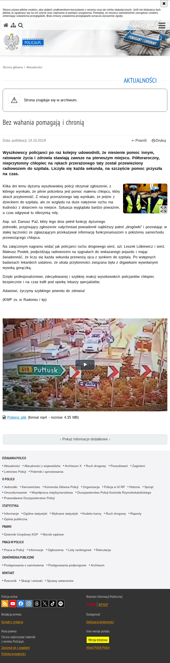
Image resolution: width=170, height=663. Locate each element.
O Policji (8, 479)
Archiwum (97, 565)
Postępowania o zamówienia (24, 565)
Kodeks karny (91, 513)
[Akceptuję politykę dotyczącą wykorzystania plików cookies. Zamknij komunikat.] (164, 3)
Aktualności (34, 67)
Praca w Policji (13, 542)
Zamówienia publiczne (18, 557)
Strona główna (13, 67)
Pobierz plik (17, 417)
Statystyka (10, 505)
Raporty (135, 513)
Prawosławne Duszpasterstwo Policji (29, 498)
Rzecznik (10, 581)
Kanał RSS (4, 603)
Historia (134, 487)
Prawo (7, 526)
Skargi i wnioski (31, 581)
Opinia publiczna (15, 519)
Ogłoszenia (56, 550)
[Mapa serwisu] (13, 25)
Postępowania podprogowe (67, 565)
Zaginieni (138, 466)
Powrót (141, 140)
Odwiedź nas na (12, 603)
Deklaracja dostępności (100, 622)
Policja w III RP (114, 487)
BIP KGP (103, 604)
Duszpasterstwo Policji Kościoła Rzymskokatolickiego (114, 492)
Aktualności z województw (42, 466)
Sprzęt (148, 487)
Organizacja (91, 487)
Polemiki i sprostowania (47, 471)
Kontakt (8, 573)
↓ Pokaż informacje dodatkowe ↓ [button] (85, 439)
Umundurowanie (15, 492)
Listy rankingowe (79, 550)
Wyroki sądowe (53, 534)
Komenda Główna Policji (61, 487)
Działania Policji (14, 458)
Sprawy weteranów (60, 581)
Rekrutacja (103, 550)
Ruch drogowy (96, 466)
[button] (161, 25)
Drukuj (161, 140)
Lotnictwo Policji (15, 471)
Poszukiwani (119, 466)
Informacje (11, 513)
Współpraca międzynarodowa (52, 492)
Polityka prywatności (13, 653)
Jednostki (10, 487)
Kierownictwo (31, 487)
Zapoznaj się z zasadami (15, 647)
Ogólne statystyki (35, 513)
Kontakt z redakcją (12, 622)
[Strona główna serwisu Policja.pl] (6, 25)
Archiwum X (73, 466)
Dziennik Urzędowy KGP (21, 534)
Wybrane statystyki (65, 513)
